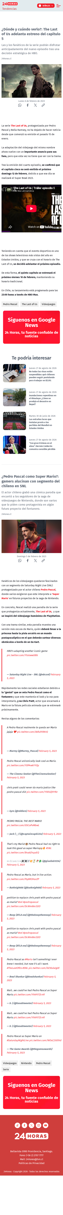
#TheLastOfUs (14, 968)
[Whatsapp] (20, 105)
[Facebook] (27, 105)
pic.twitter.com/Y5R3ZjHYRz (41, 792)
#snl (20, 902)
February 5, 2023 (48, 751)
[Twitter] (35, 105)
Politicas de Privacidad (31, 1163)
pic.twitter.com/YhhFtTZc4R (29, 994)
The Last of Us (29, 304)
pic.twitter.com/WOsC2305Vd (45, 1040)
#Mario (28, 959)
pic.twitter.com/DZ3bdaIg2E (43, 968)
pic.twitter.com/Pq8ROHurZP (23, 879)
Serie (6, 1069)
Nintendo (26, 1063)
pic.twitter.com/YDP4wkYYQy (23, 765)
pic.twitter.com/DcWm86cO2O (23, 906)
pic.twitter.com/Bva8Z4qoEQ (23, 852)
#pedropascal (30, 902)
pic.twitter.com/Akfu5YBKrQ (32, 732)
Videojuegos (48, 304)
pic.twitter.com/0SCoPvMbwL (23, 825)
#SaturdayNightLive (18, 1040)
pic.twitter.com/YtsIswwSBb (22, 655)
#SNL (48, 848)
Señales (46, 5)
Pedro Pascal (10, 304)
